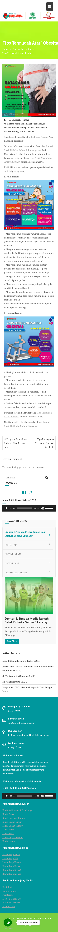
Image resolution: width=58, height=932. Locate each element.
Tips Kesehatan (27, 131)
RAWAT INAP (12, 563)
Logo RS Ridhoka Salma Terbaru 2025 (21, 660)
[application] (29, 508)
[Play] (6, 508)
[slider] (49, 508)
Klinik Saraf (8, 829)
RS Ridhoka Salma (33, 123)
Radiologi (7, 887)
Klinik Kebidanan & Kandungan (17, 810)
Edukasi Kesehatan (20, 119)
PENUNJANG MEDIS (16, 572)
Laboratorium (9, 890)
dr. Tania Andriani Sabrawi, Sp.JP (18, 676)
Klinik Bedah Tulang (12, 825)
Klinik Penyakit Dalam (13, 817)
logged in (19, 467)
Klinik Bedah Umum (12, 821)
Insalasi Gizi (8, 906)
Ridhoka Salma (39, 136)
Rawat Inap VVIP (11, 854)
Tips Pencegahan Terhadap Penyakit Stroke (44, 443)
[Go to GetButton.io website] (8, 929)
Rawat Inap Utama (11, 862)
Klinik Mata (8, 833)
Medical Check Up (11, 898)
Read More (12, 641)
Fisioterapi (7, 894)
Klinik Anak (8, 814)
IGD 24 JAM (11, 544)
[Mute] (42, 508)
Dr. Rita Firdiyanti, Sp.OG (14, 681)
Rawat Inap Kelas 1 (11, 866)
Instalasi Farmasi (11, 902)
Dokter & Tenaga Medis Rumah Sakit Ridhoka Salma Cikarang (25, 533)
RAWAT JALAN (13, 554)
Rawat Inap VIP (10, 858)
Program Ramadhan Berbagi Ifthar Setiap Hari (15, 443)
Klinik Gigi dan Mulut (12, 837)
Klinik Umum (8, 841)
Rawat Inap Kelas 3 (11, 873)
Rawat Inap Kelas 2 (11, 869)
